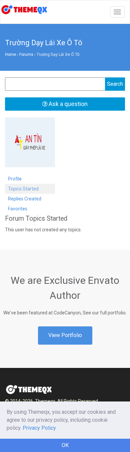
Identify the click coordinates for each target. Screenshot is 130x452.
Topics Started (23, 188)
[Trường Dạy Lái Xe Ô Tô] (30, 145)
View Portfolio (65, 335)
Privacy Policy (39, 428)
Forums (26, 54)
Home (10, 54)
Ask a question (67, 103)
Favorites (17, 208)
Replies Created (24, 198)
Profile (15, 178)
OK (65, 445)
